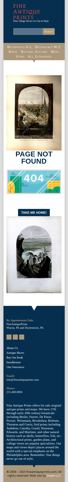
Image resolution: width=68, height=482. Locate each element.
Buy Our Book (14, 357)
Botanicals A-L (19, 47)
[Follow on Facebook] (9, 337)
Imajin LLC (54, 475)
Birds (13, 52)
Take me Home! (34, 212)
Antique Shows (15, 353)
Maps (55, 52)
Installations (13, 362)
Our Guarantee (15, 367)
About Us (12, 348)
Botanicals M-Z (48, 47)
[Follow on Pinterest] (21, 337)
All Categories (40, 56)
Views (20, 56)
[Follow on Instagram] (15, 337)
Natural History (34, 52)
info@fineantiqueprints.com (22, 379)
